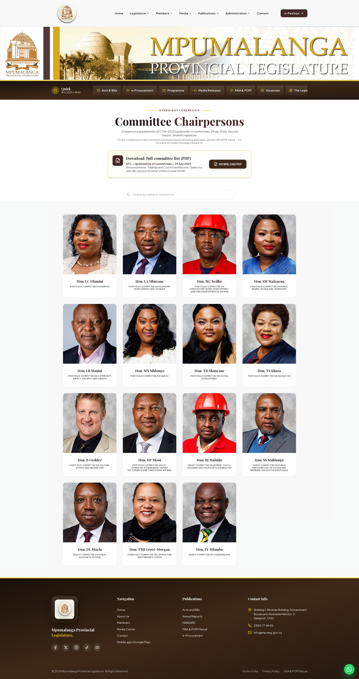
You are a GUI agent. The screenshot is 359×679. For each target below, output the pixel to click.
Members (162, 13)
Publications (207, 13)
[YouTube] (97, 647)
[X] (66, 647)
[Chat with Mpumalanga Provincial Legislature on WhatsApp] (349, 669)
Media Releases (209, 90)
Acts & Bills (109, 90)
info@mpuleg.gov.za (268, 632)
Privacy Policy (271, 671)
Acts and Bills (191, 609)
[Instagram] (76, 647)
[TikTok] (86, 647)
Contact (263, 13)
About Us (123, 616)
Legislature (138, 13)
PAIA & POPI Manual (194, 629)
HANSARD (188, 622)
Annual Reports (192, 616)
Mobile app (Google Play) (133, 642)
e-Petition (291, 13)
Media (183, 13)
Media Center (126, 629)
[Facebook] (55, 647)
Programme (176, 90)
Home (119, 13)
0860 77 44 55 (263, 625)
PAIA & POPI (243, 90)
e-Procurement (142, 90)
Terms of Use (250, 671)
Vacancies (273, 90)
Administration (236, 13)
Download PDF (230, 164)
